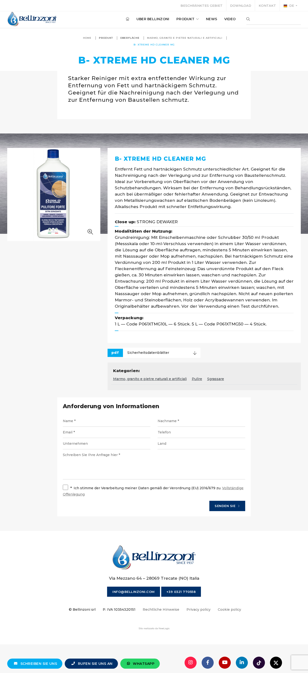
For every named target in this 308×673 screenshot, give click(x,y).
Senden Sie (226, 506)
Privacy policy (198, 609)
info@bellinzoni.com (133, 592)
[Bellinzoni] (32, 19)
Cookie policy (229, 609)
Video (230, 19)
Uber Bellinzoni (152, 19)
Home (87, 37)
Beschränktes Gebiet (201, 5)
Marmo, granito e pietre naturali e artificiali (184, 37)
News (211, 19)
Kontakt (267, 5)
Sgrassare (215, 379)
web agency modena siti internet (154, 628)
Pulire (197, 379)
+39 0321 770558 (181, 592)
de (291, 5)
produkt (186, 19)
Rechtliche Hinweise (161, 609)
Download (240, 5)
